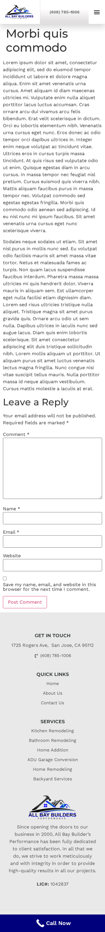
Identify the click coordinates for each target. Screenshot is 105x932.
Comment (16, 434)
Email (11, 532)
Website (12, 555)
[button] (97, 12)
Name (11, 509)
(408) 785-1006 (65, 12)
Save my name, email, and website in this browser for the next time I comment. (49, 587)
